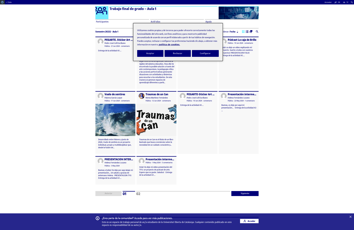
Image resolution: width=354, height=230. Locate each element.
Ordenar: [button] (228, 31)
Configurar (205, 53)
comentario (125, 46)
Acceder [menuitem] (328, 2)
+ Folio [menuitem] (9, 2)
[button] (243, 31)
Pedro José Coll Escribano (115, 43)
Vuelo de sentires (115, 94)
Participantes (102, 21)
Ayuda (208, 21)
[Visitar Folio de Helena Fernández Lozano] (224, 96)
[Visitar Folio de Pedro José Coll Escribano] (100, 41)
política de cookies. (169, 44)
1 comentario (250, 101)
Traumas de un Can (157, 94)
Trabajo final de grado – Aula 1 (133, 9)
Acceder (251, 221)
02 (142, 193)
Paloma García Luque (113, 97)
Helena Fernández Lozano (239, 97)
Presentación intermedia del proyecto (250, 94)
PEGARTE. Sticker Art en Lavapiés (125, 40)
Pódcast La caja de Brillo (242, 40)
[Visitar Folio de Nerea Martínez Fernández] (142, 96)
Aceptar (150, 53)
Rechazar (177, 53)
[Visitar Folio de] (224, 41)
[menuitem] (2, 2)
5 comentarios (167, 162)
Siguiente (245, 193)
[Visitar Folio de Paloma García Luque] (100, 96)
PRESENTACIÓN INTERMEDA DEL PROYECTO (131, 159)
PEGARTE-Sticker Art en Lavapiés (206, 94)
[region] (178, 42)
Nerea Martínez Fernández (157, 97)
